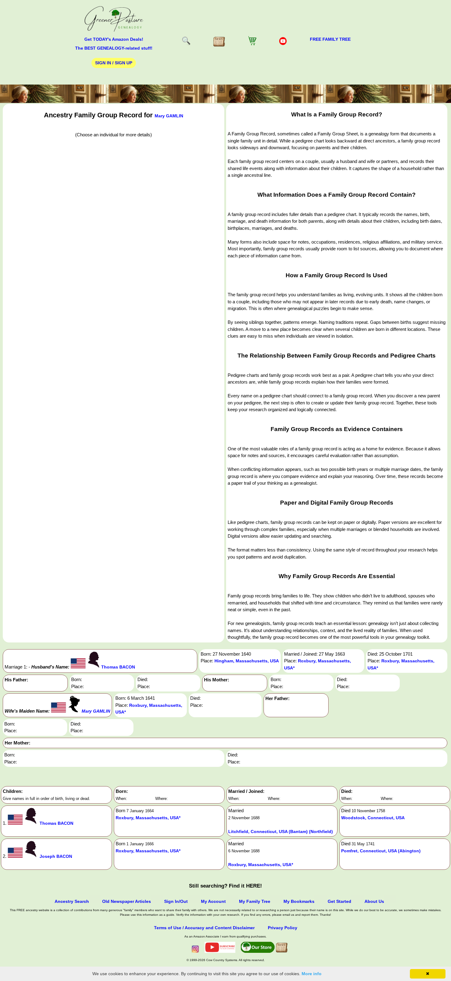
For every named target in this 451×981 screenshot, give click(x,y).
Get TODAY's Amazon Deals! (113, 39)
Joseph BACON (56, 856)
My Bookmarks (298, 901)
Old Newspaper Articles (126, 901)
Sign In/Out (176, 901)
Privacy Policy (282, 927)
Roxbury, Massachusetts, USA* (148, 817)
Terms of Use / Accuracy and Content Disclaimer (204, 927)
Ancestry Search (72, 901)
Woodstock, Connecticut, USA (373, 817)
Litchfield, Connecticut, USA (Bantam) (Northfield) (280, 831)
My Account (213, 901)
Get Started (339, 901)
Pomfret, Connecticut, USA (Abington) (381, 850)
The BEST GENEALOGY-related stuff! (113, 48)
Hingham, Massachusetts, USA (246, 660)
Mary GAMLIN (169, 115)
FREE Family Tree (330, 39)
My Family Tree (254, 901)
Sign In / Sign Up (113, 62)
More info (312, 973)
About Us (374, 901)
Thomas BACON (118, 667)
